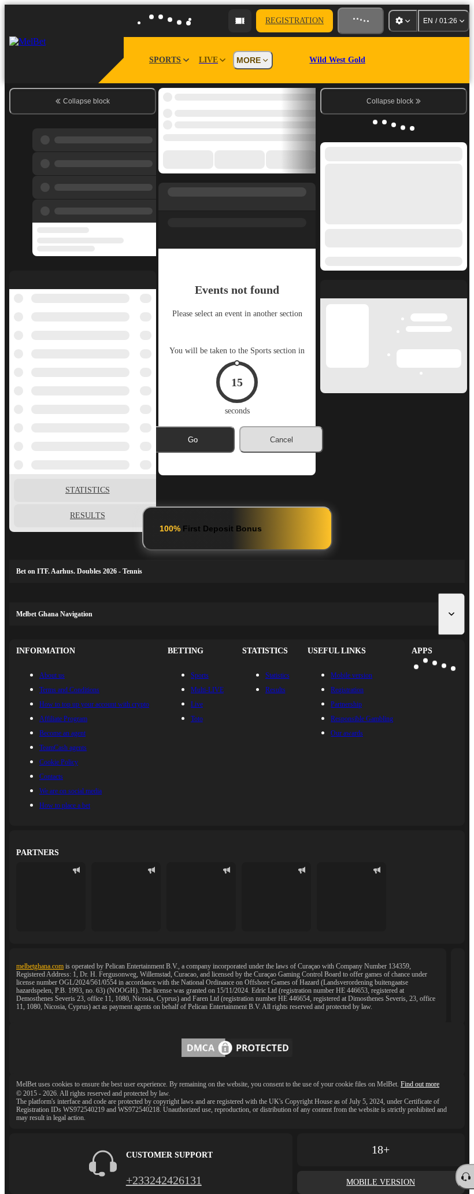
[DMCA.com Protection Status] (237, 1049)
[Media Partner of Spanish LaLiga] (51, 897)
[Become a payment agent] (239, 20)
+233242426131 (164, 1180)
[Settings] (402, 21)
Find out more (420, 1084)
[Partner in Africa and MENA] (126, 897)
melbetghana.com (40, 966)
